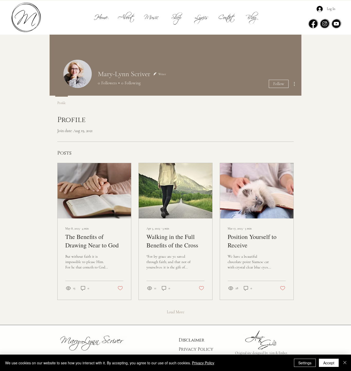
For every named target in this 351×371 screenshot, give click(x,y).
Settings (304, 362)
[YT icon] (336, 23)
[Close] (345, 363)
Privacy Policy (196, 349)
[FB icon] (313, 23)
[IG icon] (325, 23)
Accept (328, 362)
